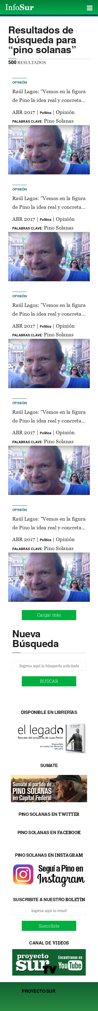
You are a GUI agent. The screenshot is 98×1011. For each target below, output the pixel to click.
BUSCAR (49, 681)
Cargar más (49, 615)
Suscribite (49, 926)
